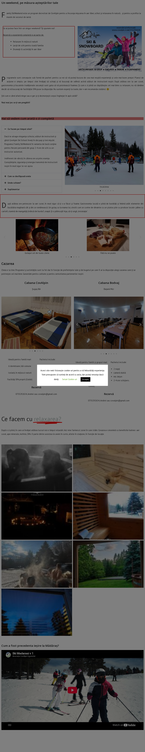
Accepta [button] (85, 379)
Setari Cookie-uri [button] (69, 379)
